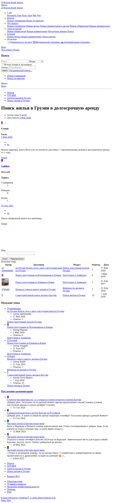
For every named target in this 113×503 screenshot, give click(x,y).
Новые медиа (32, 26)
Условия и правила (16, 484)
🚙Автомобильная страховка (75, 42)
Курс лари (27, 15)
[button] (4, 5)
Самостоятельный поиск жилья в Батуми (36, 295)
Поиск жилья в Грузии (74, 295)
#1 (8, 144)
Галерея (11, 34)
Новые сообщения (16, 20)
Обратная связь (14, 481)
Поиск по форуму (35, 20)
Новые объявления (79, 26)
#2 (8, 213)
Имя (3, 250)
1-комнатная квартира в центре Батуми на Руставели (33, 413)
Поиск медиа (48, 36)
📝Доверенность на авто (19, 42)
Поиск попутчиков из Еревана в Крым (34, 282)
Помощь (11, 489)
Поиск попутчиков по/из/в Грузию (24, 322)
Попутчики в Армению (74, 275)
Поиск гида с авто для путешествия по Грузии (35, 311)
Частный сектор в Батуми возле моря (25, 423)
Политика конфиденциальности (23, 486)
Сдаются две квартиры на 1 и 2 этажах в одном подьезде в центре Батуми (44, 399)
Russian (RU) (13, 476)
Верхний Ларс (14, 15)
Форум (10, 18)
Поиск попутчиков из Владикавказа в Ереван (38, 275)
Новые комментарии (99, 26)
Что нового (12, 23)
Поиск (70, 31)
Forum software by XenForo (28, 498)
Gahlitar (5, 166)
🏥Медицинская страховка (46, 42)
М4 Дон (37, 15)
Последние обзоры (57, 31)
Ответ (4, 157)
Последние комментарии (17, 391)
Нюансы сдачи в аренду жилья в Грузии (35, 289)
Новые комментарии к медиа (54, 26)
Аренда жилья (14, 28)
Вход (3, 86)
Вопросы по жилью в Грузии (21, 369)
